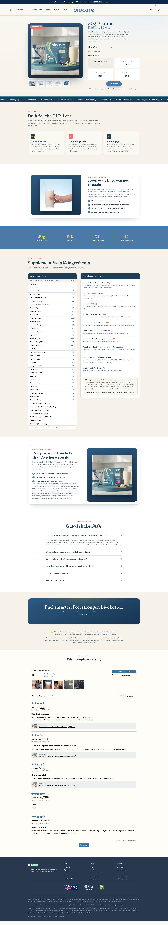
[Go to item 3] (58, 684)
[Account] (151, 9)
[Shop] (12, 9)
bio (33, 865)
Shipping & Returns (69, 870)
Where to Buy (120, 867)
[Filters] (121, 696)
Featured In (93, 879)
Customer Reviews (95, 876)
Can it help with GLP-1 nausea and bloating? (84, 559)
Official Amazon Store (122, 879)
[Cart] (158, 9)
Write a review (124, 671)
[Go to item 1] (37, 684)
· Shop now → (84, 2)
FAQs (65, 10)
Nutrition (92, 870)
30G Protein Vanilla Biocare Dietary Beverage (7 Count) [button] (57, 727)
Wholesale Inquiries (122, 870)
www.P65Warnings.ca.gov (107, 634)
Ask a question (124, 676)
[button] (155, 5)
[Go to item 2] (47, 684)
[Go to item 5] (79, 684)
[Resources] (24, 9)
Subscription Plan (68, 879)
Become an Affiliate (122, 873)
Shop (9, 10)
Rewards (57, 10)
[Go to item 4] (69, 684)
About (48, 10)
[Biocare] (84, 10)
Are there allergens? (84, 580)
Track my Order (68, 873)
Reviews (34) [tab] (37, 696)
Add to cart (113, 84)
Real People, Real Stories (97, 873)
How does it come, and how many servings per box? (84, 566)
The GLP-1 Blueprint (35, 10)
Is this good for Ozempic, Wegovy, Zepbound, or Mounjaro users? (84, 535)
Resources (20, 10)
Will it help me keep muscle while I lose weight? (84, 552)
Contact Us (67, 867)
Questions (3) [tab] (48, 696)
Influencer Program (122, 876)
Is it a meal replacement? (84, 573)
